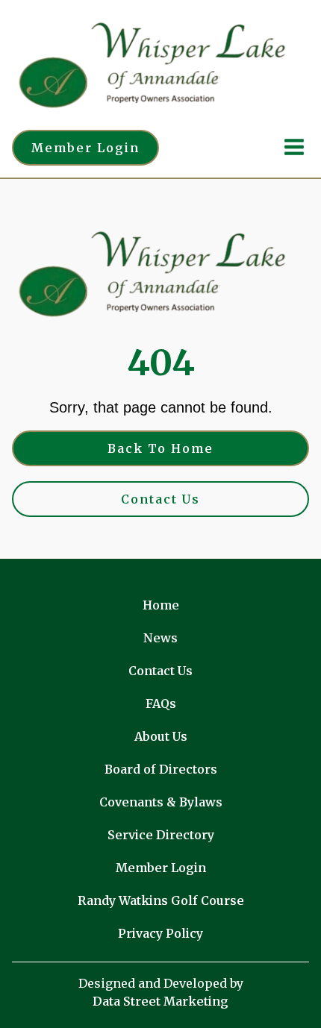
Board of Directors (161, 769)
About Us (160, 736)
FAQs (161, 703)
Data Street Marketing (160, 1001)
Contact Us (160, 499)
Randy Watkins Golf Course (161, 900)
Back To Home (160, 448)
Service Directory (160, 834)
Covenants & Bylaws (160, 801)
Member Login (85, 147)
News (160, 637)
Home (161, 605)
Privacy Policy (160, 933)
